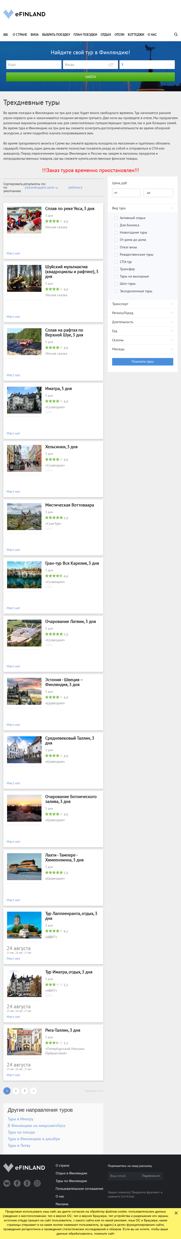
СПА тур (126, 262)
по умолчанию (12, 189)
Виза (35, 35)
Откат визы (128, 247)
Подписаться (151, 1175)
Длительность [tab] (122, 322)
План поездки (85, 35)
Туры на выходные (134, 276)
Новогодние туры (133, 232)
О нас (152, 35)
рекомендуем (35, 187)
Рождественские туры (136, 254)
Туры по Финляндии (71, 1181)
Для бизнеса (129, 225)
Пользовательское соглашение (79, 1189)
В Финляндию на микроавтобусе (36, 1125)
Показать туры (143, 362)
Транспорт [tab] (120, 304)
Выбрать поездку (56, 35)
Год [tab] (114, 331)
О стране (20, 35)
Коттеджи (136, 35)
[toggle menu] (5, 34)
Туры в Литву (19, 1145)
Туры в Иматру (20, 1119)
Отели (119, 35)
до (149, 192)
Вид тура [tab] (119, 208)
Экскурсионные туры (136, 291)
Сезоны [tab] (118, 340)
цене (50, 187)
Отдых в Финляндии (71, 1173)
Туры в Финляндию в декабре (34, 1139)
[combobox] (34, 64)
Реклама (62, 1204)
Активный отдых (132, 218)
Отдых (106, 35)
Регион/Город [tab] (122, 313)
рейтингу (75, 187)
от (115, 192)
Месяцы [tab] (118, 349)
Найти (90, 77)
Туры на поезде (21, 1132)
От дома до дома (133, 240)
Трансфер (127, 269)
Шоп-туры (128, 283)
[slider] (54, 221)
